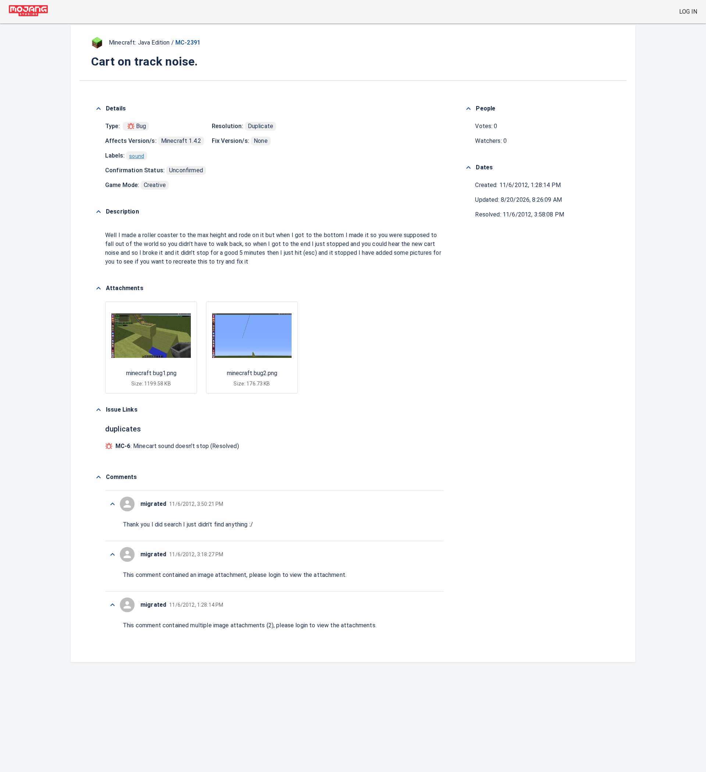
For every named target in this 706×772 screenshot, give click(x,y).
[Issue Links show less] (98, 409)
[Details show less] (98, 108)
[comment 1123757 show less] (112, 504)
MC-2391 (187, 42)
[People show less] (468, 108)
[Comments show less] (98, 477)
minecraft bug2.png (252, 373)
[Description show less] (98, 211)
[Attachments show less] (98, 288)
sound (136, 156)
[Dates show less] (468, 167)
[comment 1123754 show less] (112, 604)
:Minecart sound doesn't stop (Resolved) (177, 446)
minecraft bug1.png (151, 373)
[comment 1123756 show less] (112, 554)
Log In (688, 11)
